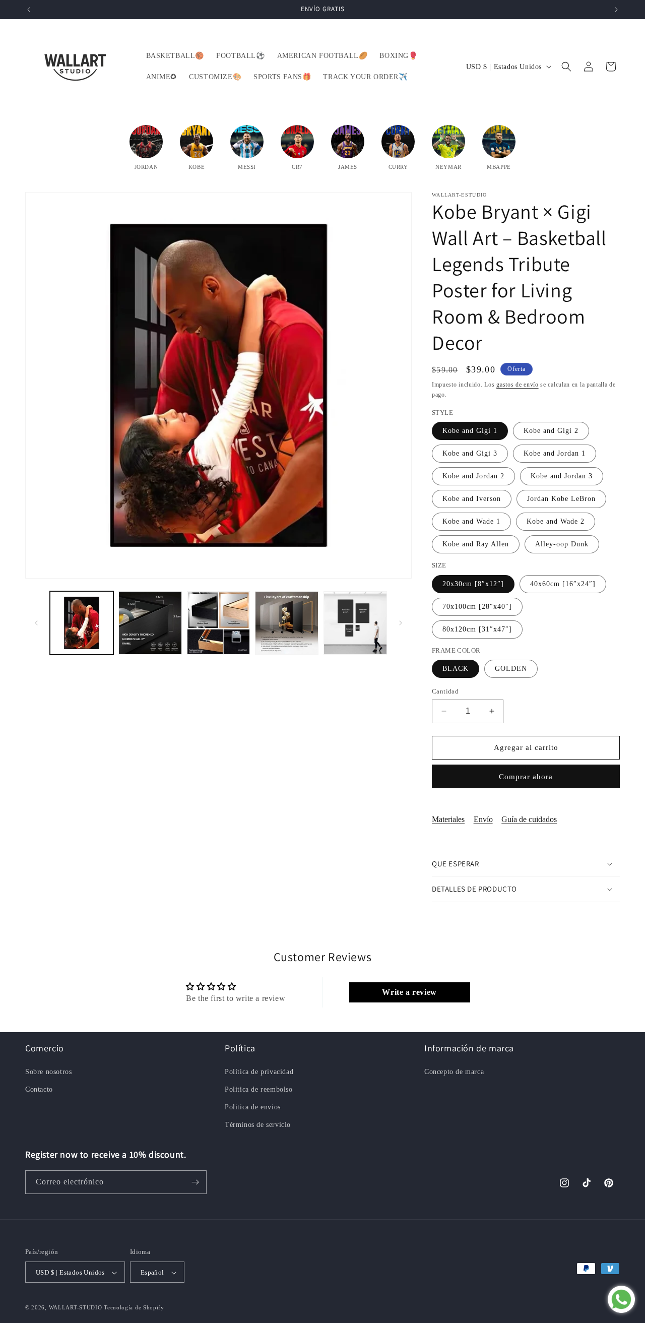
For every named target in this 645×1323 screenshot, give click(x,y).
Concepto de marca (454, 1071)
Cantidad (445, 691)
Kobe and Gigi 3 (469, 453)
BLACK (455, 668)
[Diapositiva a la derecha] (401, 623)
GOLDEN (511, 668)
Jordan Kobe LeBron (561, 498)
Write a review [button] (409, 992)
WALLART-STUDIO (75, 1308)
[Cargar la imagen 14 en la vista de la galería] (218, 623)
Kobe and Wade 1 (471, 521)
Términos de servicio (258, 1124)
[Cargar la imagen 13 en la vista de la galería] (150, 623)
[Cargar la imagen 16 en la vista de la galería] (355, 623)
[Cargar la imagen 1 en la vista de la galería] (81, 623)
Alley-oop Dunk (562, 544)
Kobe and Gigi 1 (469, 430)
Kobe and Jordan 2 (473, 476)
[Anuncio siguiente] (616, 9)
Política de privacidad (259, 1071)
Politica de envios (253, 1106)
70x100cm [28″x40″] (477, 606)
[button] (566, 66)
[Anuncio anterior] (29, 9)
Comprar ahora (526, 777)
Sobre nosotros (48, 1071)
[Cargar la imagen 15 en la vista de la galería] (286, 623)
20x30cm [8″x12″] (473, 584)
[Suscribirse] (195, 1182)
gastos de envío (517, 384)
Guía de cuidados (529, 819)
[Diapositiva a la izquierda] (36, 623)
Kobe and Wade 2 (556, 521)
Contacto (39, 1089)
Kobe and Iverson (471, 498)
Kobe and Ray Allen (475, 544)
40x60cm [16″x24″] (563, 584)
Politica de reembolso (259, 1089)
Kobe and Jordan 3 (562, 476)
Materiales (448, 819)
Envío (483, 819)
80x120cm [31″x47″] (477, 629)
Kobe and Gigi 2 (551, 430)
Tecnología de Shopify (134, 1308)
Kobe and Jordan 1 (555, 453)
